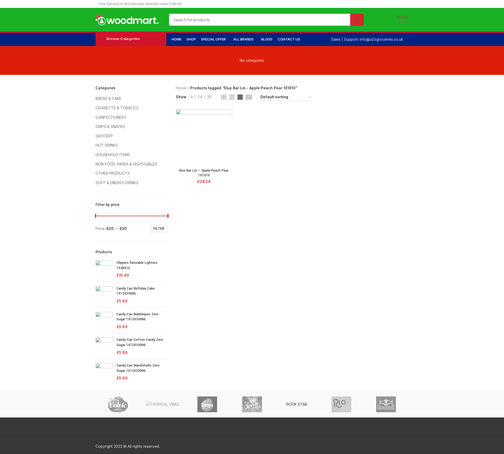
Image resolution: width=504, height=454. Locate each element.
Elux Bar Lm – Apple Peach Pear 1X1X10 (203, 173)
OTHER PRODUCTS (113, 173)
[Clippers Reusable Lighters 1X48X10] (104, 269)
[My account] (376, 19)
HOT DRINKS (107, 145)
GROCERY (104, 136)
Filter (158, 228)
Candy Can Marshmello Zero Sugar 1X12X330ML (138, 368)
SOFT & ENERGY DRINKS (117, 182)
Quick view (228, 118)
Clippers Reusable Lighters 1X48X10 (137, 265)
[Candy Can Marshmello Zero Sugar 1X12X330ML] (104, 372)
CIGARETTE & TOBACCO (117, 108)
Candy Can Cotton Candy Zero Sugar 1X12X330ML (140, 342)
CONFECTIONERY (111, 117)
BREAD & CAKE (108, 98)
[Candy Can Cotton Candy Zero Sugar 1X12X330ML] (104, 346)
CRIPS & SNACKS (110, 126)
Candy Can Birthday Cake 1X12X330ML (136, 291)
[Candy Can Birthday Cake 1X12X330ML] (104, 295)
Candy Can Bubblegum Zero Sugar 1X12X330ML (138, 317)
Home (181, 88)
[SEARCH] (357, 20)
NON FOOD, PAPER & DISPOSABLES (126, 164)
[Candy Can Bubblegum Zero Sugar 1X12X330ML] (104, 320)
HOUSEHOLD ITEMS (113, 154)
